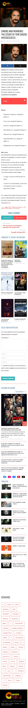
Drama (17, 642)
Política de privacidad (6, 704)
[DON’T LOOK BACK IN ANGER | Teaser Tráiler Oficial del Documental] (6, 565)
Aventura (5, 619)
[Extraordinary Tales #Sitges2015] (21, 281)
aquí (9, 203)
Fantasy (20, 647)
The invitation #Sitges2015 (5, 320)
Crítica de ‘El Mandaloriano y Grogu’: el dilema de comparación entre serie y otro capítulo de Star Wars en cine (12, 453)
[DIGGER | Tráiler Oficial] (6, 548)
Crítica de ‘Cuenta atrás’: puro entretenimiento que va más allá (11, 429)
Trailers (7, 703)
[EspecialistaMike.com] (7, 5)
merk (4, 41)
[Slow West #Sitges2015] (21, 249)
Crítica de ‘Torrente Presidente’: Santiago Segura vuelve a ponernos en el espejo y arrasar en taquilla (12, 469)
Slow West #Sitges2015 (18, 260)
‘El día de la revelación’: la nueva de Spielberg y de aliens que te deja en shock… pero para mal (13, 445)
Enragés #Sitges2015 (20, 319)
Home (2, 703)
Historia (16, 657)
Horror (13, 661)
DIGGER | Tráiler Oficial (19, 546)
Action (17, 604)
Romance (21, 671)
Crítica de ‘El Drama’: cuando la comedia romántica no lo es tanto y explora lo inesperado (12, 461)
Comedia (5, 628)
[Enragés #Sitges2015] (21, 308)
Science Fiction (7, 675)
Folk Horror (6, 657)
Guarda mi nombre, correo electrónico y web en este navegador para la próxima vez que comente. (14, 368)
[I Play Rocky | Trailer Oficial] (6, 530)
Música (21, 666)
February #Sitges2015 (7, 293)
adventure (6, 609)
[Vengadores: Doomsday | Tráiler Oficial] (6, 521)
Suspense (18, 675)
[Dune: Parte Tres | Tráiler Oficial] (6, 556)
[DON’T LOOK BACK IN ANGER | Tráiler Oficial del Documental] (6, 487)
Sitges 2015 (8, 207)
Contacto (22, 703)
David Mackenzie (18, 439)
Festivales (16, 703)
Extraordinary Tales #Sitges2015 (20, 293)
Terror (10, 680)
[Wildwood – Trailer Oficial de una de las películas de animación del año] (6, 495)
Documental (19, 638)
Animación (6, 614)
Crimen (5, 638)
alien (14, 609)
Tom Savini (16, 208)
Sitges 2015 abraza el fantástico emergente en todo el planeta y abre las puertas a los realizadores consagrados (7, 264)
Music (4, 666)
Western (5, 685)
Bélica (4, 623)
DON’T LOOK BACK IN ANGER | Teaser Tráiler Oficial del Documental (19, 565)
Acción (6, 439)
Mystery (12, 666)
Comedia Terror (7, 633)
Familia (5, 647)
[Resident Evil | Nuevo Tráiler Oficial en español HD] (6, 513)
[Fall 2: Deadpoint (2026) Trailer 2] (6, 504)
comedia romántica (17, 628)
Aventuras (15, 619)
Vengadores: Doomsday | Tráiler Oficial (19, 520)
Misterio (21, 661)
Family (12, 647)
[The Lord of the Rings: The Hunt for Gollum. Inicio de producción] (6, 539)
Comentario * (5, 338)
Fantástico (15, 652)
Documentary (7, 642)
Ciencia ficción (19, 623)
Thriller (18, 680)
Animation (16, 614)
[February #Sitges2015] (7, 281)
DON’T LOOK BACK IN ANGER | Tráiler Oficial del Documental (20, 486)
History (5, 661)
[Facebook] (7, 66)
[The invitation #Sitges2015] (7, 308)
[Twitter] (20, 66)
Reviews (12, 703)
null (8, 671)
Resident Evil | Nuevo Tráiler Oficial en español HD (19, 512)
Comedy (18, 633)
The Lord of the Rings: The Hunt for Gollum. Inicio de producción (19, 538)
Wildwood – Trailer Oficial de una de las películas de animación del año (20, 495)
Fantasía (5, 652)
